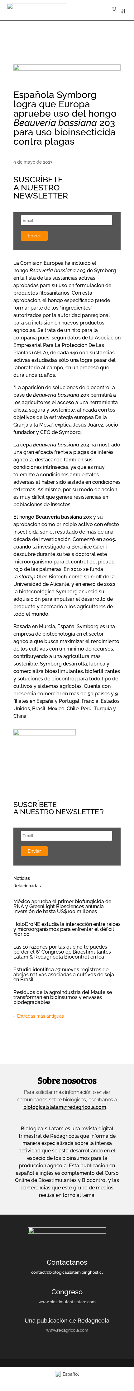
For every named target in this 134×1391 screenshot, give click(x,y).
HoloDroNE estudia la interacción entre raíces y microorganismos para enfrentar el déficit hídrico (67, 929)
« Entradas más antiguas (38, 1016)
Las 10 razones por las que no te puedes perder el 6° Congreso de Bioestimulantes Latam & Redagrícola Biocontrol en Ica (62, 952)
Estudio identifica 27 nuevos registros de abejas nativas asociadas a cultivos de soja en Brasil (63, 975)
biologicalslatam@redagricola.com (64, 1107)
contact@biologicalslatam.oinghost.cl (67, 1272)
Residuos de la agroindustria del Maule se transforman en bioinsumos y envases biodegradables (62, 997)
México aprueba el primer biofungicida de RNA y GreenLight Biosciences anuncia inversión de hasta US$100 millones (62, 906)
